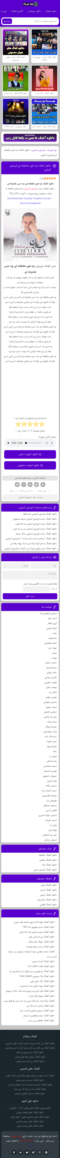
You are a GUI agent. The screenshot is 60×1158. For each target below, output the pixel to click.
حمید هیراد (51, 741)
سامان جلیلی (51, 662)
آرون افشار (52, 623)
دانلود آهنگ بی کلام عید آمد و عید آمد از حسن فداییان (30, 1048)
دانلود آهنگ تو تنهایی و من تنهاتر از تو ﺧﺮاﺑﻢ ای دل (31, 971)
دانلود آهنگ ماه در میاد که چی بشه (30, 1089)
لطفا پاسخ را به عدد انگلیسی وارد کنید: (40, 584)
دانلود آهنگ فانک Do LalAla (41, 966)
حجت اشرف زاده (49, 790)
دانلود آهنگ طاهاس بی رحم (41, 1020)
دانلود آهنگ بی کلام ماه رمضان (30, 1061)
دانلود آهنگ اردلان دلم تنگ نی (40, 1006)
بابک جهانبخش (50, 731)
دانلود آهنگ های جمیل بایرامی (30, 1121)
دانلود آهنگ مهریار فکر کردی (41, 996)
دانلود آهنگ (51, 11)
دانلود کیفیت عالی (28, 454)
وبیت (30, 1146)
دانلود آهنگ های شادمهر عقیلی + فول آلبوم (30, 1117)
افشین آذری (51, 810)
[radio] (42, 424)
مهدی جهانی (51, 697)
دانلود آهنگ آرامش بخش (45, 870)
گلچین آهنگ (17, 11)
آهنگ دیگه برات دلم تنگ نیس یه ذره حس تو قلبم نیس (29, 1001)
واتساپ (23, 484)
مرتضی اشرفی (50, 712)
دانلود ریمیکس (34, 11)
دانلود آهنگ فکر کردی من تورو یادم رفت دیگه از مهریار (30, 991)
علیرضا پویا (52, 746)
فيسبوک (14, 1152)
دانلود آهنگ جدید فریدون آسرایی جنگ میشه (36, 534)
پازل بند (53, 825)
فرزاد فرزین (52, 781)
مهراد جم (53, 648)
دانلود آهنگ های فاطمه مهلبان (30, 1112)
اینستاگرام (39, 1152)
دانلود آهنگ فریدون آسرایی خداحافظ (40, 514)
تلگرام (17, 484)
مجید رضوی (51, 707)
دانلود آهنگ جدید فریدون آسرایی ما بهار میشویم (35, 519)
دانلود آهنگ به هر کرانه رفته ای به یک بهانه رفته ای (33, 543)
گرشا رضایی (51, 628)
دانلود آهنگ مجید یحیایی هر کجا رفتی (36, 932)
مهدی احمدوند (50, 771)
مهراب (54, 658)
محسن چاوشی (50, 702)
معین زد (53, 756)
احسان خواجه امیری (48, 815)
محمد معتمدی (50, 766)
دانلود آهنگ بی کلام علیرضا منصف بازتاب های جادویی (30, 1043)
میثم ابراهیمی (50, 643)
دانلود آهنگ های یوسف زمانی (30, 1126)
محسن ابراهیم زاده (48, 613)
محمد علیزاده (51, 820)
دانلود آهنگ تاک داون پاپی (42, 981)
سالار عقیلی (52, 672)
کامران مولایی (50, 677)
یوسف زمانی (51, 687)
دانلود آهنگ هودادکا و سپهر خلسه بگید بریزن (34, 922)
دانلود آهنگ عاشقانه (48, 855)
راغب (54, 633)
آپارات (46, 1152)
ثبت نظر (30, 596)
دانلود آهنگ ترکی (49, 885)
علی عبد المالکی (50, 835)
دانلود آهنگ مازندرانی (47, 899)
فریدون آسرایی (38, 150)
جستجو (7, 21)
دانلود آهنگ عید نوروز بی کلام (30, 1052)
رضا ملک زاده (50, 736)
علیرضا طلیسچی (49, 795)
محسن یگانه (51, 785)
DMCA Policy (27, 1141)
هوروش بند (51, 800)
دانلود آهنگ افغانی (48, 904)
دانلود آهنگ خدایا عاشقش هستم (30, 1093)
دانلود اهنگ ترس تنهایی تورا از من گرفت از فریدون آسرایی (30, 548)
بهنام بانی (52, 830)
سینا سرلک (52, 722)
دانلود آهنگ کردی (48, 890)
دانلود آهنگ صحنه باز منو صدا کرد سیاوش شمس (30, 1084)
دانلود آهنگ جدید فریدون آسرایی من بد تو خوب (35, 529)
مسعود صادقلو (50, 805)
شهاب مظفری (50, 682)
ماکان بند (53, 692)
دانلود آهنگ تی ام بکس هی (41, 937)
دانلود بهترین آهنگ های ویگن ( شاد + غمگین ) (30, 1108)
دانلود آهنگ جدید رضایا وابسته (40, 946)
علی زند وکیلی (50, 717)
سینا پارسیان (51, 667)
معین (54, 653)
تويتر (26, 1152)
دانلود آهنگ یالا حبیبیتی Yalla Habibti (36, 976)
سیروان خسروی (50, 776)
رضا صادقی (52, 761)
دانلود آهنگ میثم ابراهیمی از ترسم (39, 1015)
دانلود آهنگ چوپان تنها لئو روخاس (30, 1057)
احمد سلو (52, 618)
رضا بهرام (53, 638)
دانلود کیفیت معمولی (28, 465)
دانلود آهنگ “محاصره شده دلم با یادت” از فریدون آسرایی (31, 538)
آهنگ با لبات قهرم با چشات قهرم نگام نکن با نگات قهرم (30, 1075)
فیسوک (42, 484)
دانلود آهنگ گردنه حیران (43, 961)
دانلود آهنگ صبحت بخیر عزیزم (30, 1080)
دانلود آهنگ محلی (48, 895)
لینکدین (30, 484)
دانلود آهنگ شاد (49, 865)
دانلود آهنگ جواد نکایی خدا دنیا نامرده (37, 986)
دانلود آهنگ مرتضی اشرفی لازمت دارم (37, 1010)
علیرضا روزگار (51, 726)
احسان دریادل (50, 840)
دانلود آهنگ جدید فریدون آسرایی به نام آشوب (36, 524)
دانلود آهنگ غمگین (48, 860)
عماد (55, 751)
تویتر (36, 484)
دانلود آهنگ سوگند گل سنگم (41, 941)
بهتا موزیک (52, 150)
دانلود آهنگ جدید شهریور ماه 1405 (38, 927)
